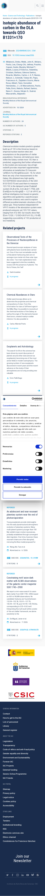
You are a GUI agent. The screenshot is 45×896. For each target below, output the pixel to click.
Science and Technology (16, 16)
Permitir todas (22, 479)
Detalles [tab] (23, 406)
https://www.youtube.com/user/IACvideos (27, 875)
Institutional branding (12, 825)
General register (10, 730)
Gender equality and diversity (15, 753)
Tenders (6, 821)
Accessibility (8, 805)
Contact (6, 714)
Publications (30, 16)
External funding (10, 770)
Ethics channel (9, 837)
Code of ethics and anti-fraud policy (19, 749)
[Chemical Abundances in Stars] (39, 336)
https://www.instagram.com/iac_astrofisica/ (17, 875)
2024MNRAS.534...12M (25, 51)
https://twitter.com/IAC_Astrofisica (7, 875)
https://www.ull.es (21, 681)
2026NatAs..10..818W (29, 558)
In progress (14, 276)
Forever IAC (8, 762)
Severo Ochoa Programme (14, 774)
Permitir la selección (22, 487)
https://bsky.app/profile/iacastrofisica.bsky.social (32, 875)
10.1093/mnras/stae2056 (23, 55)
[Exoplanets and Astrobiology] (39, 391)
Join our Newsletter (22, 858)
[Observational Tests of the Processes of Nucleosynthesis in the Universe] (39, 285)
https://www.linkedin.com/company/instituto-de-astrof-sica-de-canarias (22, 875)
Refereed (11, 507)
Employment (8, 817)
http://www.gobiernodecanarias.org (21, 666)
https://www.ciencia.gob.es (21, 652)
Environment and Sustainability (16, 758)
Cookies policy (9, 801)
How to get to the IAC (12, 718)
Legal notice (8, 797)
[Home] (4, 6)
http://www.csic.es (21, 695)
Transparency (9, 745)
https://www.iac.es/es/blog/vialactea (37, 875)
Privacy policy (9, 793)
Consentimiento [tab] (9, 406)
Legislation (8, 741)
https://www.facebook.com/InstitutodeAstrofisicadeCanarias (12, 875)
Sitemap (6, 789)
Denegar (22, 495)
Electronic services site (13, 833)
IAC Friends (8, 778)
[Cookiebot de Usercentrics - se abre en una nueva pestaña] (32, 399)
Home (5, 16)
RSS (4, 829)
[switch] (38, 454)
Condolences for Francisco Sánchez (19, 841)
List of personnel (10, 722)
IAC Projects (8, 766)
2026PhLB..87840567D (29, 630)
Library (6, 726)
